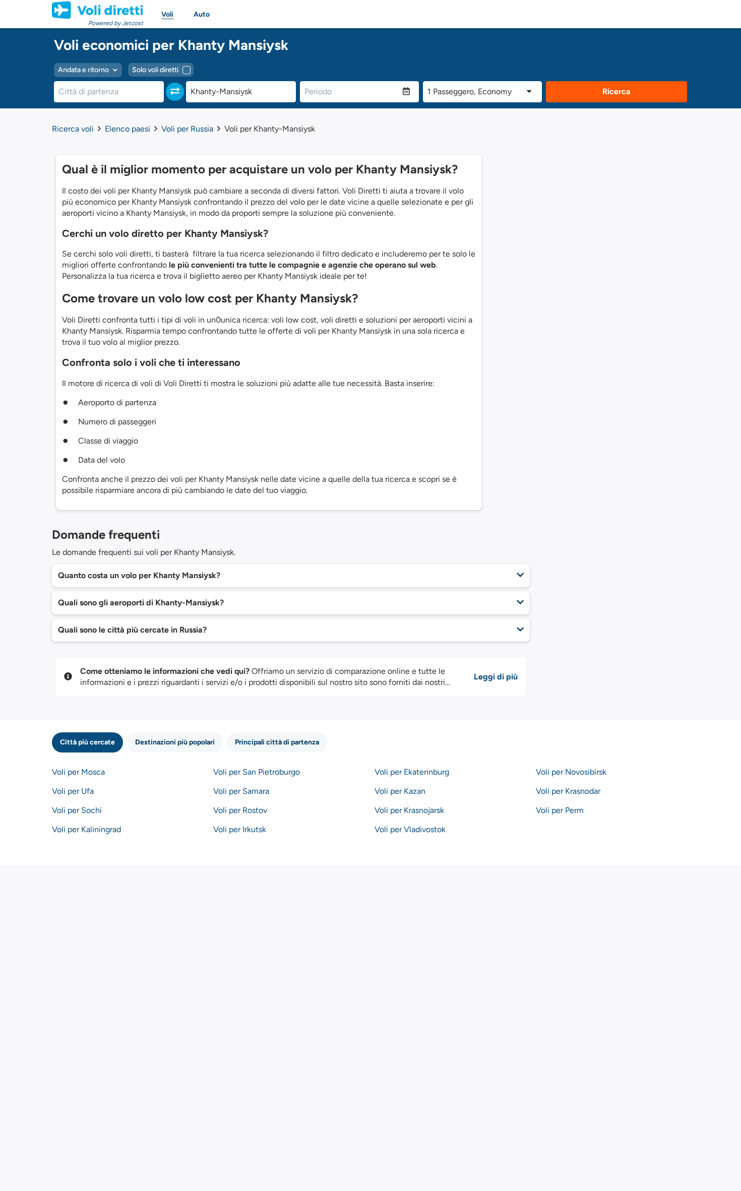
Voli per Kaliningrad (86, 829)
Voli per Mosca (78, 772)
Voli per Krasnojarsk (409, 810)
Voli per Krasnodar (568, 791)
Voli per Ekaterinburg (412, 772)
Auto (202, 14)
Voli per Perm (560, 810)
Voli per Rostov (240, 810)
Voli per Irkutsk (239, 829)
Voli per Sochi (77, 810)
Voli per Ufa (73, 791)
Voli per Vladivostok (410, 829)
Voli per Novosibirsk (571, 772)
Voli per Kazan (400, 791)
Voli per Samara (241, 791)
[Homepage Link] (97, 10)
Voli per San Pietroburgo (256, 772)
